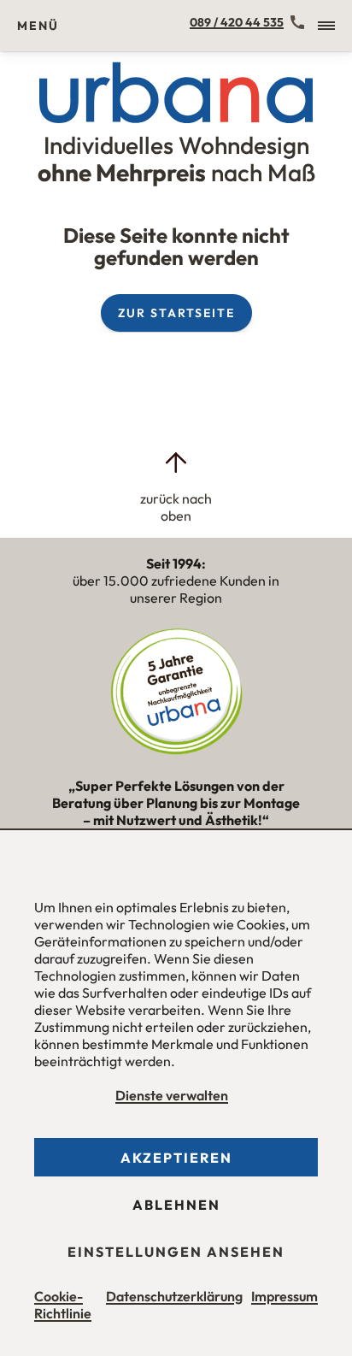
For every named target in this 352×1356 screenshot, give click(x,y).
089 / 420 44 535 (237, 22)
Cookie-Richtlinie (62, 1305)
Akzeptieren (176, 1157)
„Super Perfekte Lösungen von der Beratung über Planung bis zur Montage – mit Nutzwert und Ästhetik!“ (176, 810)
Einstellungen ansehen (176, 1251)
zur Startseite (176, 313)
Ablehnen (176, 1204)
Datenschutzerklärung (174, 1296)
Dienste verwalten (171, 1095)
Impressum (284, 1296)
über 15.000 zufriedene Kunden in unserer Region (176, 580)
